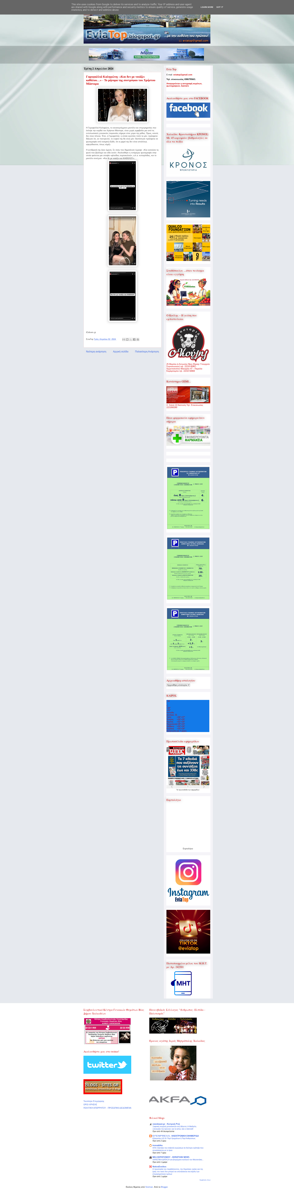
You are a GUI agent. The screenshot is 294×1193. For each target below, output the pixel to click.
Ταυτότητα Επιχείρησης (93, 1101)
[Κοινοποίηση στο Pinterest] (137, 339)
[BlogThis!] (127, 339)
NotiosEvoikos (159, 1166)
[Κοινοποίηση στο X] (130, 339)
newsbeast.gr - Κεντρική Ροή (166, 1124)
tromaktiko (158, 1145)
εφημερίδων (195, 790)
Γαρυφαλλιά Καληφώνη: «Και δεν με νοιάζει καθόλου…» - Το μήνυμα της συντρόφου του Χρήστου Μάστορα (120, 80)
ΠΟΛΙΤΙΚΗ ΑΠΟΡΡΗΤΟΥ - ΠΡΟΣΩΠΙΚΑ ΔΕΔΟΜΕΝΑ (107, 1108)
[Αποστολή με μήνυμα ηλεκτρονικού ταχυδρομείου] (123, 339)
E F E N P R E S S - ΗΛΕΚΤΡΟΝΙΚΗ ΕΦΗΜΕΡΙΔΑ (176, 1136)
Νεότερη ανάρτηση (96, 351)
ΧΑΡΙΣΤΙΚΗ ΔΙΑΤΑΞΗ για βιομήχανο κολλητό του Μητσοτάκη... (178, 1160)
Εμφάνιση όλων (205, 1180)
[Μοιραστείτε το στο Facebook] (134, 339)
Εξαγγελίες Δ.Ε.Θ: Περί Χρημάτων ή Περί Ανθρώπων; (174, 1138)
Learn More (207, 7)
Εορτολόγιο (188, 848)
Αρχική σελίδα (120, 351)
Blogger (164, 1187)
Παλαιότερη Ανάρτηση (147, 351)
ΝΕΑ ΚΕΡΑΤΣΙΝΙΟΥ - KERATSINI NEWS (171, 1157)
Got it (219, 7)
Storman (149, 1187)
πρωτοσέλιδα (183, 790)
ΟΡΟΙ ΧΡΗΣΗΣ (90, 1104)
